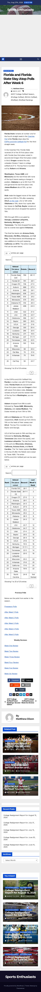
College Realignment (12, 887)
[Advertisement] (20, 36)
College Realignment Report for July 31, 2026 (18, 913)
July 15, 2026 (12, 940)
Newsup (32, 986)
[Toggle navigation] (21, 59)
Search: (8, 260)
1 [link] (31, 373)
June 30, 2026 (12, 963)
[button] (38, 59)
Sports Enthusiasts (20, 10)
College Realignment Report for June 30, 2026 (19, 958)
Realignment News (25, 887)
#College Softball (17, 97)
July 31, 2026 (12, 918)
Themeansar (20, 988)
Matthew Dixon (18, 88)
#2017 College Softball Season (22, 94)
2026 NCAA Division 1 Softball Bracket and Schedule (17, 746)
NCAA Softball (8, 70)
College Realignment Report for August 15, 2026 (20, 891)
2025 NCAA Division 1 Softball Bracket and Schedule (17, 767)
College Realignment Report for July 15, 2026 (18, 936)
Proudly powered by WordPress (14, 986)
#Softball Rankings (26, 100)
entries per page (17, 253)
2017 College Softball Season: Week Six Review (27, 701)
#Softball (14, 100)
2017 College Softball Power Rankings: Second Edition (13, 701)
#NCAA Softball (31, 97)
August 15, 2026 (13, 896)
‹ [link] (28, 373)
